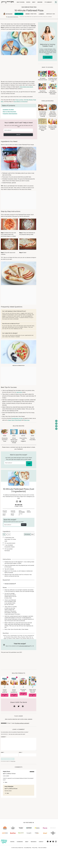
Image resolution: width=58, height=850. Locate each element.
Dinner (35, 6)
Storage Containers (9, 583)
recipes (25, 719)
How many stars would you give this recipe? (17, 734)
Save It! (24, 524)
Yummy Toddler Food (26, 6)
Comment (3, 736)
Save (29, 463)
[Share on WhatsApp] (56, 429)
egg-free (10, 719)
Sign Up (18, 134)
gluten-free (14, 719)
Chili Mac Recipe (28, 99)
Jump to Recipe (19, 13)
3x (9, 534)
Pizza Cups (26, 420)
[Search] (56, 2)
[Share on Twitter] (18, 706)
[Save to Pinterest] (56, 423)
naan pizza (19, 392)
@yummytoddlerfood (25, 646)
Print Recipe (17, 501)
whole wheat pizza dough (26, 87)
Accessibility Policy (27, 847)
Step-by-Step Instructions (9, 111)
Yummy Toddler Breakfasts (13, 691)
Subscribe (39, 2)
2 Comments (41, 13)
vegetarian (30, 719)
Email (20, 752)
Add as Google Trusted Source (12, 16)
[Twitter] (50, 841)
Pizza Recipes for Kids (17, 418)
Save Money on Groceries (20, 101)
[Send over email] (56, 426)
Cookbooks (20, 841)
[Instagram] (56, 841)
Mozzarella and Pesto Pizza (5, 439)
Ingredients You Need (8, 109)
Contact (41, 841)
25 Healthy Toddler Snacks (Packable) (52, 92)
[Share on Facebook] (14, 706)
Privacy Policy (34, 847)
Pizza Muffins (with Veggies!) (23, 439)
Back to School (21, 2)
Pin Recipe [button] (20, 501)
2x (6, 534)
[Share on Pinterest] (23, 706)
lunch (19, 719)
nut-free (22, 719)
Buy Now (4, 694)
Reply (6, 782)
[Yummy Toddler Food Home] (7, 1)
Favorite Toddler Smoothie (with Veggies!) (52, 127)
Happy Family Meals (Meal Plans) (32, 691)
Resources (33, 841)
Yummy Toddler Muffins (4, 691)
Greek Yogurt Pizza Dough (14, 420)
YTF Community (48, 2)
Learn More (48, 57)
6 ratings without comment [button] (22, 723)
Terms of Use (13, 761)
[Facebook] (47, 841)
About (33, 2)
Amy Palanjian (9, 13)
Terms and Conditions (42, 847)
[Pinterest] (53, 841)
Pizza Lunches (19, 99)
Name (2, 752)
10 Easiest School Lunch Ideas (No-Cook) (52, 80)
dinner (6, 719)
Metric (32, 534)
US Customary (27, 534)
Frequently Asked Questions (10, 113)
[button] (26, 13)
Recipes (28, 2)
